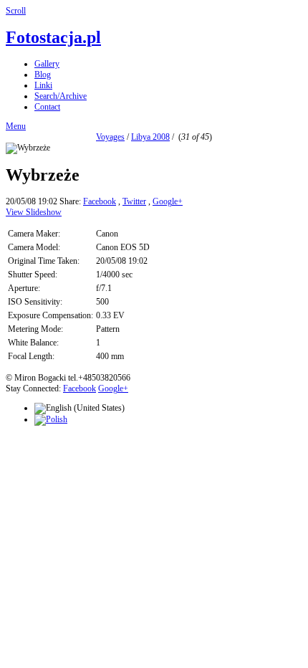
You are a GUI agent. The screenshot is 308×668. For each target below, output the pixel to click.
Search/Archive (60, 96)
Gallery (46, 64)
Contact (47, 107)
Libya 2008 (150, 137)
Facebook (99, 201)
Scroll (16, 11)
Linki (43, 85)
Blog (42, 75)
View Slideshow (34, 212)
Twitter (134, 201)
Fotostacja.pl (53, 37)
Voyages (110, 137)
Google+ (168, 201)
